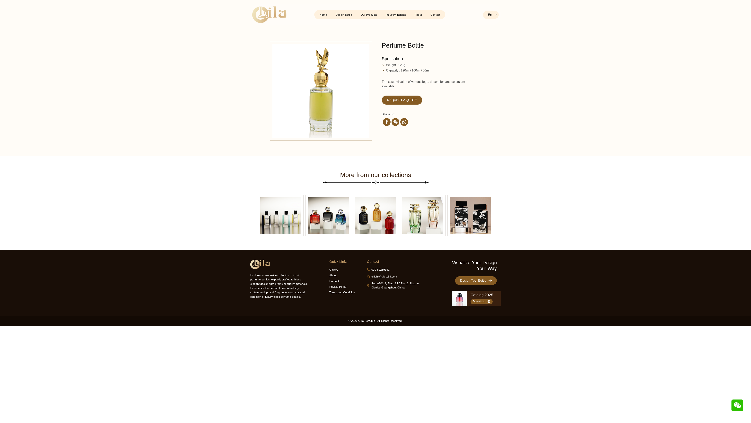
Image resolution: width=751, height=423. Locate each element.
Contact (435, 14)
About (418, 14)
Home (323, 14)
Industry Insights (396, 14)
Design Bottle (344, 14)
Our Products (369, 14)
